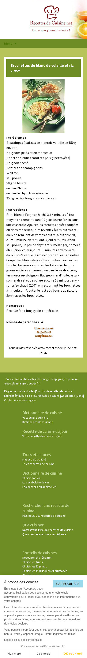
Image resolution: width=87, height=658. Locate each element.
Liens (80, 396)
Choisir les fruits (32, 562)
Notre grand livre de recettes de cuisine (47, 530)
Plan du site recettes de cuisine (54, 391)
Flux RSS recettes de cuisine (43, 396)
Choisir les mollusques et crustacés (44, 571)
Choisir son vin (31, 478)
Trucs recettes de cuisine (38, 464)
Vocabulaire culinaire (35, 417)
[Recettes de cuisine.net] (43, 19)
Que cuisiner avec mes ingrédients (44, 534)
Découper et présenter (37, 557)
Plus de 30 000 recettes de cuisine (44, 516)
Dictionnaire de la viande (37, 422)
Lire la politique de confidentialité (23, 639)
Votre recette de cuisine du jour (42, 436)
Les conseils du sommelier (39, 487)
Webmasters (68, 396)
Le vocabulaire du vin (35, 482)
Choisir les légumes (34, 566)
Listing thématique (15, 396)
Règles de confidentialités (19, 391)
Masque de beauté (34, 459)
